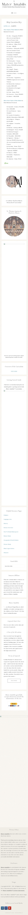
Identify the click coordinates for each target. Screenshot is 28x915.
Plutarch (6, 552)
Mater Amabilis (5, 834)
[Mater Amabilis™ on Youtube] (9, 908)
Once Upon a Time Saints (11, 29)
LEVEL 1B (7, 26)
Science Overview (8, 527)
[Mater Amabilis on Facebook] (6, 908)
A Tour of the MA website (14, 632)
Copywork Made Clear (14, 621)
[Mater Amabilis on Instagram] (2, 908)
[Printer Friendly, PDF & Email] (6, 163)
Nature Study (7, 536)
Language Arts (8, 519)
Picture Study (7, 544)
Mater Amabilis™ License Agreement (13, 890)
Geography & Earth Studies (11, 540)
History (6, 523)
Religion (6, 515)
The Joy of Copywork (14, 656)
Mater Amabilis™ (14, 4)
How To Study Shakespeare (11, 531)
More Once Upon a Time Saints (13, 100)
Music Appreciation (9, 548)
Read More (14, 680)
